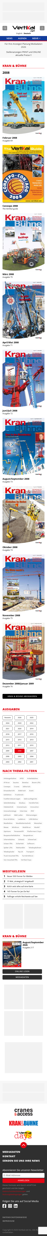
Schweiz (21, 839)
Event (31, 791)
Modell (37, 827)
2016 (31, 734)
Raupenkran (28, 835)
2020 (19, 728)
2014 (19, 740)
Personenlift (19, 831)
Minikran (15, 827)
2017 (19, 734)
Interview (23, 811)
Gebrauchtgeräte (30, 799)
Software (30, 843)
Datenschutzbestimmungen (14, 1191)
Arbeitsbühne (32, 778)
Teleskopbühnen (35, 847)
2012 (7, 745)
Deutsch (27, 33)
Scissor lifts (8, 843)
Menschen (38, 823)
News (9, 38)
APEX (22, 778)
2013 (31, 740)
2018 (7, 734)
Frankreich (19, 795)
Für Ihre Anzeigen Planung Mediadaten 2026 (23, 45)
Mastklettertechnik (23, 823)
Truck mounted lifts (11, 856)
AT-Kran (7, 782)
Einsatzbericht (9, 791)
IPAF (32, 811)
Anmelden (23, 1180)
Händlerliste (33, 803)
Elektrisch (22, 791)
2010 (31, 745)
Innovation (34, 807)
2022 (31, 723)
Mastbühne (8, 823)
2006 (7, 756)
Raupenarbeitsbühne (12, 835)
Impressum (8, 1221)
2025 (31, 717)
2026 (19, 717)
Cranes (16, 786)
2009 (7, 751)
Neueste (7, 717)
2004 (31, 756)
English (19, 33)
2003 (7, 762)
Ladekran (21, 819)
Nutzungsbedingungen (12, 1194)
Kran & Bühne (9, 819)
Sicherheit (20, 843)
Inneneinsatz (22, 807)
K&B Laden (18, 815)
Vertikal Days (26, 860)
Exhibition (8, 795)
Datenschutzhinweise (15, 1217)
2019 (31, 728)
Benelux (25, 782)
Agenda (22, 38)
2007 (31, 751)
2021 (7, 728)
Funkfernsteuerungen (12, 799)
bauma (16, 782)
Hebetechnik (8, 807)
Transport (30, 852)
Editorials (26, 786)
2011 (19, 745)
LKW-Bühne (33, 819)
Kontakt (9, 1156)
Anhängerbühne (10, 778)
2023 (19, 723)
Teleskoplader (9, 852)
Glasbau (22, 803)
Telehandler (20, 847)
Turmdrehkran (27, 856)
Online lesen (22, 971)
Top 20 (20, 852)
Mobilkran (27, 827)
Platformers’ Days (34, 831)
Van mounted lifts (10, 860)
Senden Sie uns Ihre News (21, 1160)
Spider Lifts (8, 847)
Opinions (7, 831)
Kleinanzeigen (31, 815)
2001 (31, 762)
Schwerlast (32, 839)
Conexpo (7, 786)
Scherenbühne (9, 839)
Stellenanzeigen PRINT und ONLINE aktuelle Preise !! (23, 53)
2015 (7, 740)
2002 (19, 762)
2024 (7, 723)
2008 (19, 751)
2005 (19, 756)
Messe (6, 827)
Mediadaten (22, 977)
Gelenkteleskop (9, 803)
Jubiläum (7, 815)
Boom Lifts (36, 782)
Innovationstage (10, 811)
